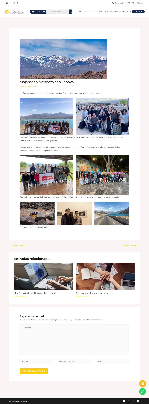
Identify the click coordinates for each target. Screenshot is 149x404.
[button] (89, 12)
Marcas (125, 11)
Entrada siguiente (131, 246)
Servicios (100, 11)
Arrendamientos (114, 11)
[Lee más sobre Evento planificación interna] (105, 276)
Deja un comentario (28, 86)
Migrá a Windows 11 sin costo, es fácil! (35, 293)
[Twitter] (128, 401)
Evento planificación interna (92, 293)
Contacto (138, 11)
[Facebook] (124, 401)
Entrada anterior (17, 246)
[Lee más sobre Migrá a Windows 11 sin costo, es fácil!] (43, 276)
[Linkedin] (138, 401)
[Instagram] (133, 401)
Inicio (81, 11)
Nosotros (88, 11)
